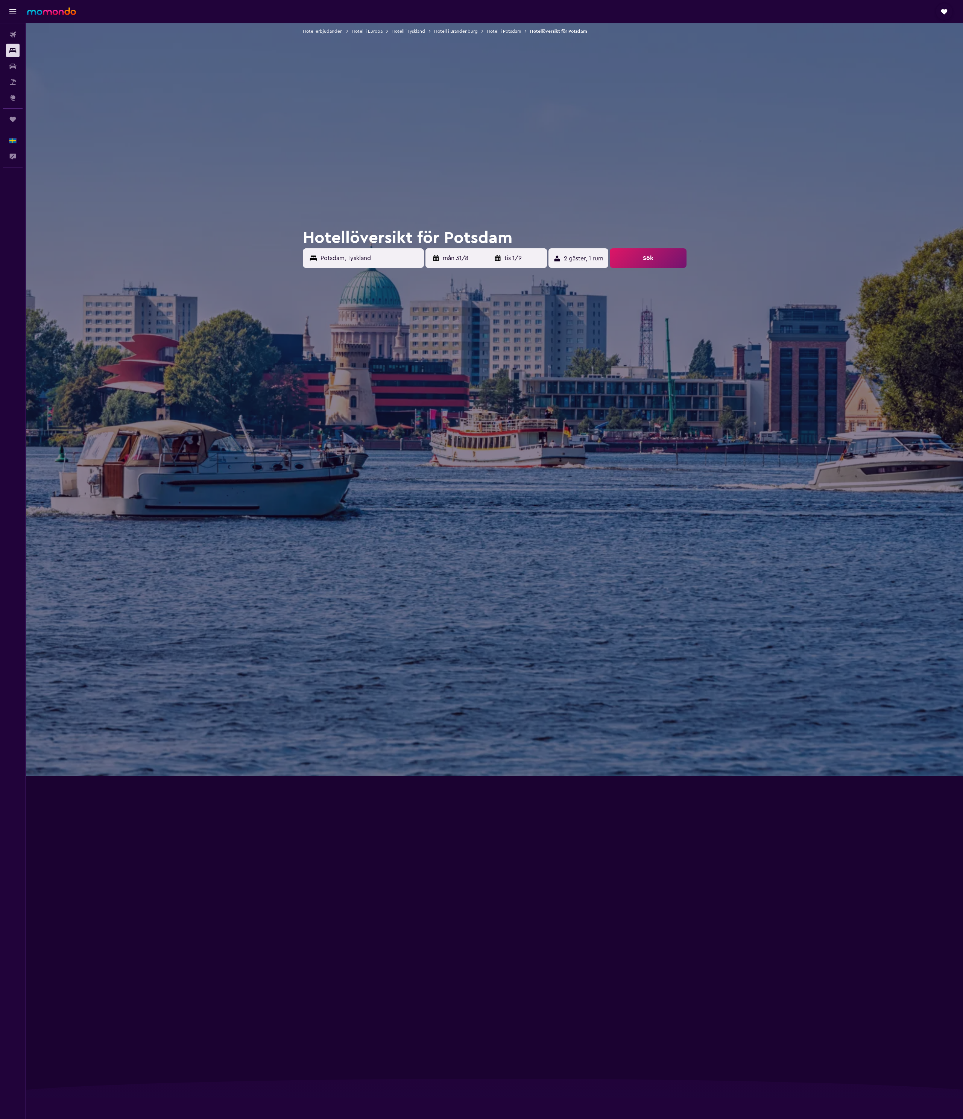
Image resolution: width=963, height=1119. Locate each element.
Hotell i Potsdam (504, 31)
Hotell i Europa (367, 31)
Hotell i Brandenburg (456, 31)
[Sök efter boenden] (13, 50)
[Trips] (13, 119)
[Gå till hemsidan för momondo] (51, 11)
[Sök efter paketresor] (13, 82)
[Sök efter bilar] (13, 66)
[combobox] (370, 258)
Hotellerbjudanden (323, 31)
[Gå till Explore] (13, 97)
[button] (13, 11)
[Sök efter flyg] (13, 34)
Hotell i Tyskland (408, 31)
